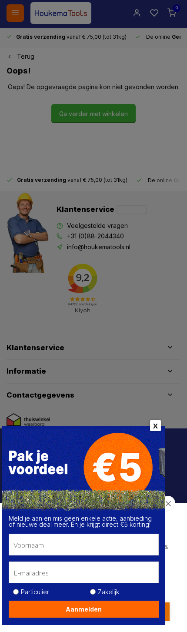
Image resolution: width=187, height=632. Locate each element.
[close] (168, 503)
